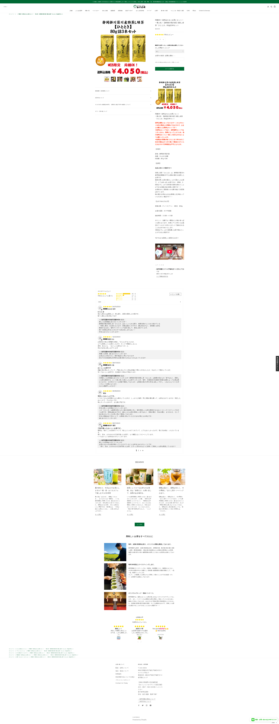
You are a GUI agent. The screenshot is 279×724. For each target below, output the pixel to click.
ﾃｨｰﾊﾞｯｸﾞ (149, 10)
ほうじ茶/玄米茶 (140, 10)
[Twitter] (142, 705)
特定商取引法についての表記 (125, 677)
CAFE (188, 10)
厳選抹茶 (113, 10)
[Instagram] (146, 705)
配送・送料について (122, 668)
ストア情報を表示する (162, 276)
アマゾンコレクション (20, 650)
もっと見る (139, 524)
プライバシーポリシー (123, 680)
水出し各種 (105, 10)
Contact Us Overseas (204, 10)
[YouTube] (150, 705)
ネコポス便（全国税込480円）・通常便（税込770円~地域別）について (112, 104)
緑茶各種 (120, 10)
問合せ (194, 10)
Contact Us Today (122, 683)
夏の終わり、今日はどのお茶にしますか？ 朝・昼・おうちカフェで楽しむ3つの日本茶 (107, 490)
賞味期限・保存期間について (102, 91)
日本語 (5, 6)
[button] (159, 35)
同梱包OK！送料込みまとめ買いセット (24, 654)
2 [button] (138, 450)
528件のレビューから (139, 622)
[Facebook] (139, 705)
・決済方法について (144, 701)
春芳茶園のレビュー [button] (277, 363)
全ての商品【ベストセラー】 (22, 652)
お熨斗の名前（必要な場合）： (165, 55)
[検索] (271, 6)
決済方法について (99, 97)
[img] (107, 307)
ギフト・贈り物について (101, 111)
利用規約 (118, 674)
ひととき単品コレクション (21, 648)
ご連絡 (71, 10)
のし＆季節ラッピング (162, 48)
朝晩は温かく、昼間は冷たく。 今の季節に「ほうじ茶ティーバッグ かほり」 (171, 490)
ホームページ (11, 14)
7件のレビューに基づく (105, 296)
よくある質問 (79, 10)
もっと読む (98, 514)
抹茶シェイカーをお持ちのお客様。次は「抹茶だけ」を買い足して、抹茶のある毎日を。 (139, 490)
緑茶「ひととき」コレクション (22, 656)
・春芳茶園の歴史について (146, 699)
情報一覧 (87, 10)
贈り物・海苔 (164, 10)
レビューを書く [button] (175, 294)
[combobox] (274, 722)
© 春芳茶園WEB (136, 717)
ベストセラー (96, 10)
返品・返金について (122, 671)
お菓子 (156, 10)
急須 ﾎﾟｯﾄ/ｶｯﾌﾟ (129, 10)
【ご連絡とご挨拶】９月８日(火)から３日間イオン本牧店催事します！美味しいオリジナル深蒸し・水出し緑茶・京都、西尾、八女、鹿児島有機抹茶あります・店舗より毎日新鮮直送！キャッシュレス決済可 (139, 1)
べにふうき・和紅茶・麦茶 (177, 10)
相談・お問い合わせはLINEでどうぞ (265, 719)
